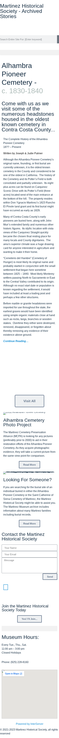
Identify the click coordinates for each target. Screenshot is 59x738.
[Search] (58, 39)
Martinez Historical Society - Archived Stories (21, 11)
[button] (29, 52)
